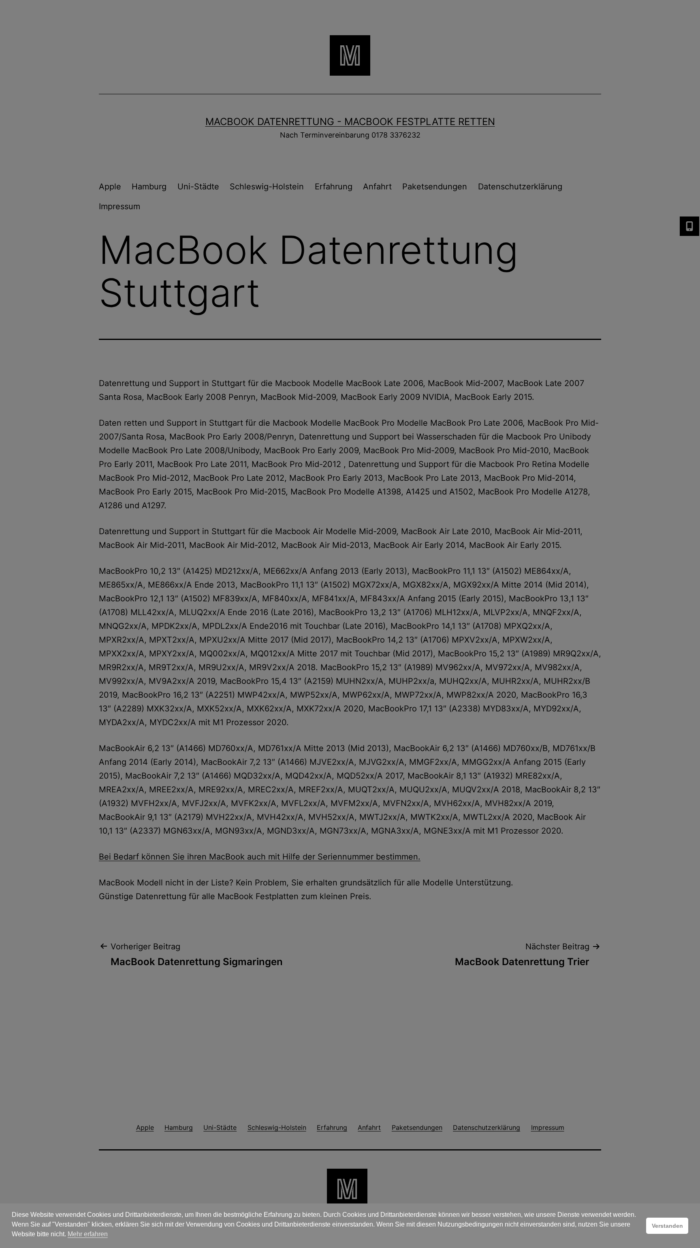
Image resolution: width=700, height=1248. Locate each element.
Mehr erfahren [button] (88, 1234)
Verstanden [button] (667, 1226)
